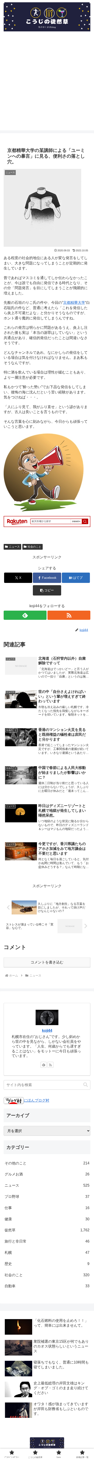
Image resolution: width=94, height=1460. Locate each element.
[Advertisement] (47, 83)
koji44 (47, 1030)
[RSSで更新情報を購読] (68, 615)
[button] (47, 590)
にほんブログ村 (36, 1100)
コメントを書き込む (47, 962)
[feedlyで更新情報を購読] (25, 615)
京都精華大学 (74, 303)
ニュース (14, 546)
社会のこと (34, 546)
